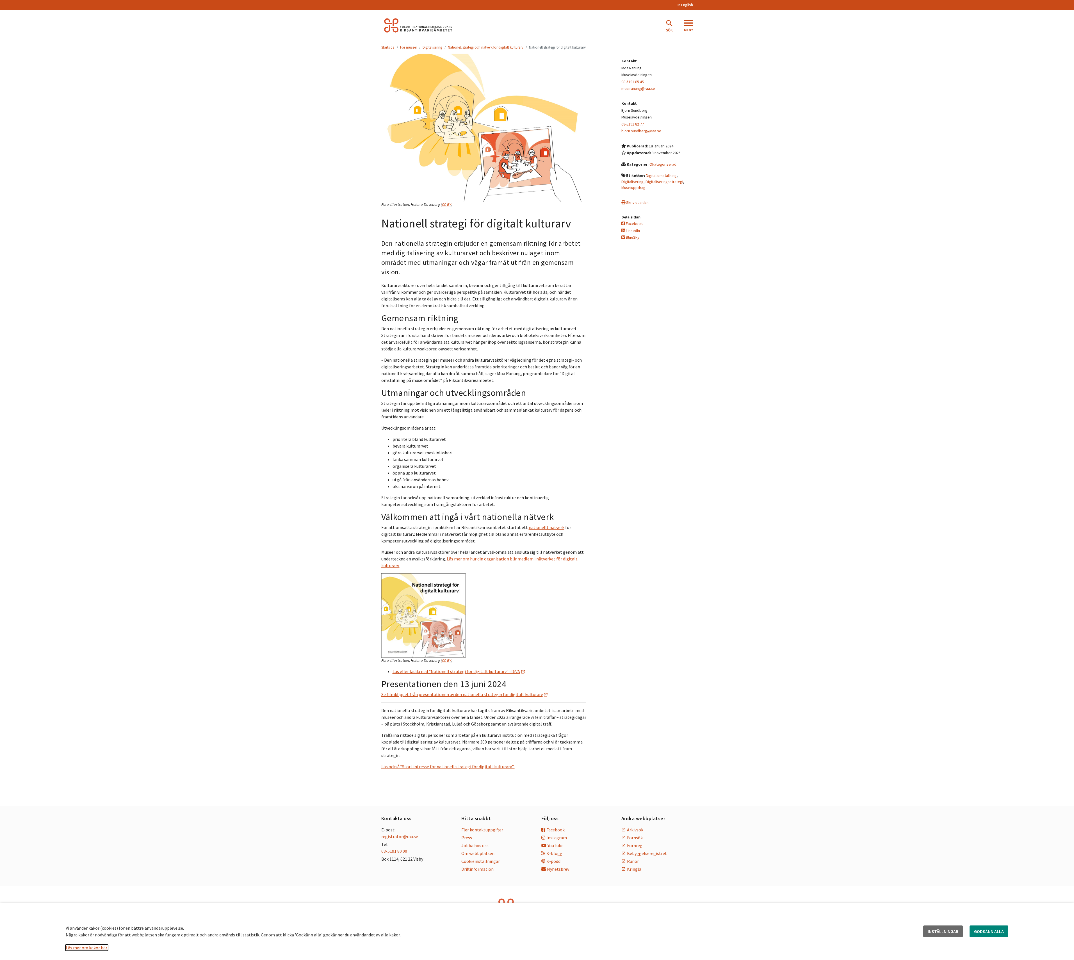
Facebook (634, 223)
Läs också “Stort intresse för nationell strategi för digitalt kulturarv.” (448, 766)
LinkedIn (632, 230)
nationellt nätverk (546, 527)
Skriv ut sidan (637, 202)
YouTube (556, 845)
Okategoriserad (662, 164)
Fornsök (635, 837)
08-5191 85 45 (632, 81)
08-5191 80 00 (394, 851)
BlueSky (632, 237)
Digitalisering (432, 47)
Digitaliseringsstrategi (664, 181)
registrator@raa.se (399, 836)
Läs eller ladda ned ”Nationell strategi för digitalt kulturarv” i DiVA (456, 671)
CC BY (446, 204)
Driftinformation (477, 869)
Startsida (388, 47)
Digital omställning (661, 175)
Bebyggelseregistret (647, 853)
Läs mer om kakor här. (87, 947)
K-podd (553, 861)
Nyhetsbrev (558, 869)
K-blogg (554, 853)
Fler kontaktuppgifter (482, 830)
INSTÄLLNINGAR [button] (943, 931)
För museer (408, 47)
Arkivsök (635, 830)
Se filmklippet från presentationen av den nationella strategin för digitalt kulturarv (462, 694)
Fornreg (634, 845)
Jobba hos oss (475, 845)
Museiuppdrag (633, 187)
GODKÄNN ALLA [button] (989, 931)
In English (685, 4)
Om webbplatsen (477, 853)
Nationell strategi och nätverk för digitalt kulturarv (485, 47)
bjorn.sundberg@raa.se (641, 130)
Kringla (634, 869)
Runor (633, 861)
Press (466, 837)
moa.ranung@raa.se (638, 88)
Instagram (556, 837)
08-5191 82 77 (632, 124)
